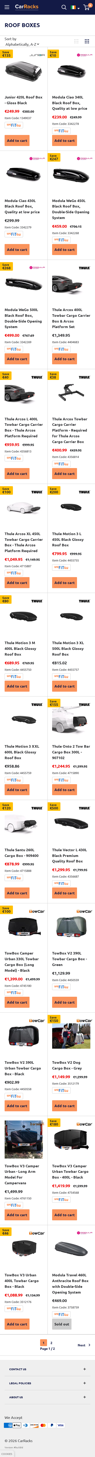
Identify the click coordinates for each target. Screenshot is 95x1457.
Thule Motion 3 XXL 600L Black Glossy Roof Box (22, 752)
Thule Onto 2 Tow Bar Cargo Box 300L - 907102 (71, 752)
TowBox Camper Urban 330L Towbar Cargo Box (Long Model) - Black (22, 961)
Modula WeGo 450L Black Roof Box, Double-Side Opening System (70, 209)
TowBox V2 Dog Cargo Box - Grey (67, 1065)
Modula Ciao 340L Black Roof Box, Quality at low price (69, 103)
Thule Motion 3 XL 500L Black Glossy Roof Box (68, 648)
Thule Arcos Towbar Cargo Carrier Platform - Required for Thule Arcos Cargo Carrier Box (69, 430)
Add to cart (17, 140)
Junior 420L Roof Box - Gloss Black (23, 100)
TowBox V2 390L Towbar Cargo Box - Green (69, 959)
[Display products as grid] (86, 41)
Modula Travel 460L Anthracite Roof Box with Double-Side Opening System (70, 1283)
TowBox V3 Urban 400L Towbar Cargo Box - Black (22, 1280)
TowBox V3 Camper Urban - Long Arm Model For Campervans (22, 1174)
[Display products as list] (76, 41)
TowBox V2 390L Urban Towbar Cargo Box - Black (23, 1068)
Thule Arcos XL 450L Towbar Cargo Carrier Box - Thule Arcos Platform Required (24, 542)
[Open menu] (8, 7)
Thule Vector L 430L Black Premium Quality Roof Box (69, 855)
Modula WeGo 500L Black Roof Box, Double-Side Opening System (23, 318)
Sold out (61, 1324)
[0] (86, 7)
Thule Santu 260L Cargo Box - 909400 (22, 852)
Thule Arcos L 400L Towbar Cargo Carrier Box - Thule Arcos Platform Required (24, 427)
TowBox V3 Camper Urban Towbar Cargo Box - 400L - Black (70, 1171)
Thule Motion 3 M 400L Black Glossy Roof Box (20, 648)
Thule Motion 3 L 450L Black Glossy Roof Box (68, 539)
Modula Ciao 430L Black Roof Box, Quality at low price (22, 206)
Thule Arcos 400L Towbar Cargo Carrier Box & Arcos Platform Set (71, 318)
